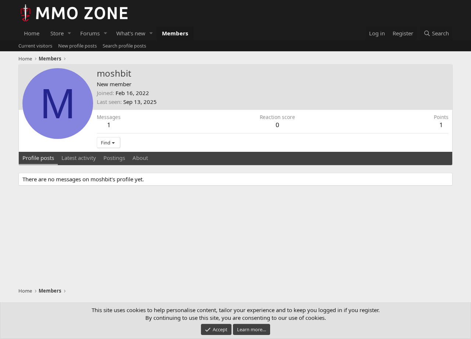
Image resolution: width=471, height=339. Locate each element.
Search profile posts (124, 45)
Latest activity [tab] (78, 157)
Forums (90, 33)
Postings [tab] (114, 157)
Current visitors (35, 45)
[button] (69, 33)
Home (31, 33)
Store (57, 33)
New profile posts (77, 45)
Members (175, 33)
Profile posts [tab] (38, 157)
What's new (130, 33)
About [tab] (140, 157)
